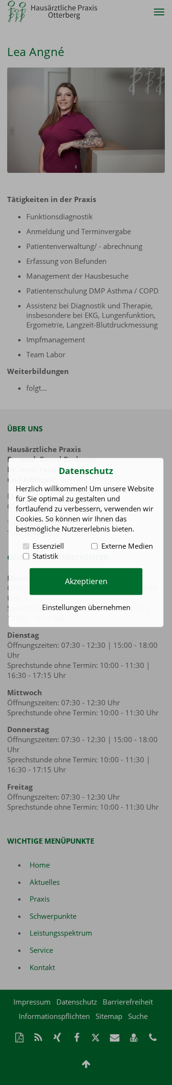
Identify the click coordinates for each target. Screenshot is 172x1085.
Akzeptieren (86, 581)
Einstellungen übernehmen (86, 607)
